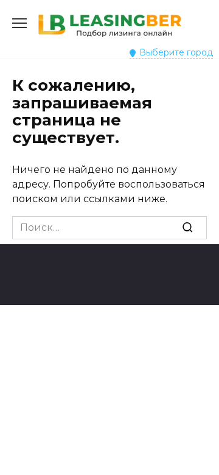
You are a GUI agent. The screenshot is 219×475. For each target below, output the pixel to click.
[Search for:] (109, 227)
